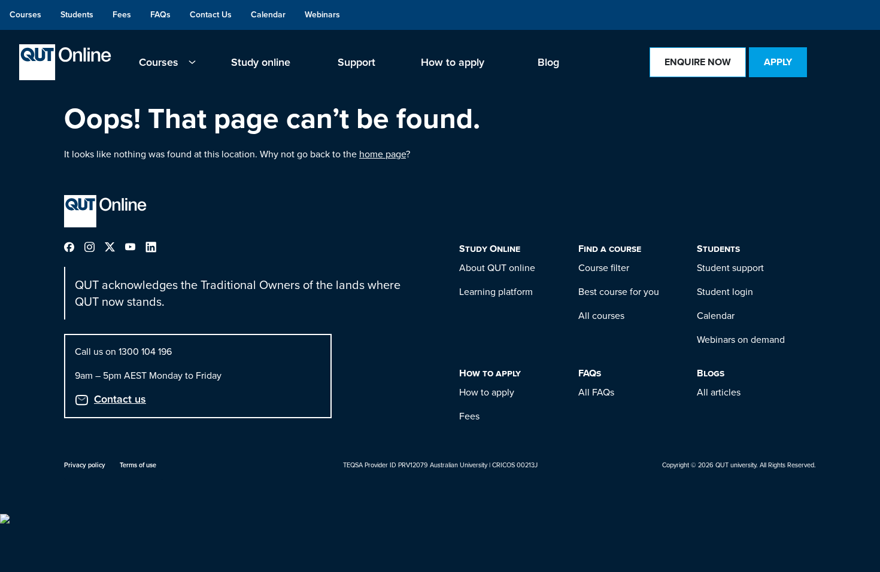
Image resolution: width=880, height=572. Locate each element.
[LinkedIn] (155, 246)
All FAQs (596, 392)
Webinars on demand (741, 339)
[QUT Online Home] (65, 62)
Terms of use (138, 465)
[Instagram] (94, 246)
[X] (115, 246)
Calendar (716, 315)
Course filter (603, 268)
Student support (730, 268)
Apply (778, 62)
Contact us (120, 399)
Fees (469, 416)
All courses (601, 315)
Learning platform (496, 292)
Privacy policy (84, 465)
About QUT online (497, 268)
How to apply (486, 392)
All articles (719, 392)
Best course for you (618, 292)
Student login (725, 292)
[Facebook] (74, 246)
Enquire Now (697, 62)
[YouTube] (135, 246)
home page (382, 154)
